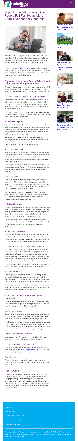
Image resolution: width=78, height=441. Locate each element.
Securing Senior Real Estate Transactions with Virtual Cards (64, 105)
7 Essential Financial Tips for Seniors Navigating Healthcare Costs (64, 65)
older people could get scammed (20, 68)
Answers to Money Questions (16, 420)
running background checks (28, 350)
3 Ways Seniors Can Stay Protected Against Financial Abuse (64, 27)
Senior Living (11, 411)
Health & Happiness (13, 424)
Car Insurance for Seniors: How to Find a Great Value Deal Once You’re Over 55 (65, 126)
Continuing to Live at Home (15, 416)
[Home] (16, 4)
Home (8, 407)
